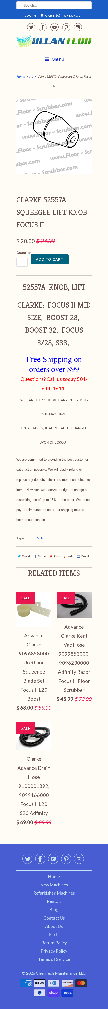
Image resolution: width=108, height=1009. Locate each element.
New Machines (54, 884)
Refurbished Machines (54, 893)
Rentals (54, 901)
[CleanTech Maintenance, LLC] (54, 41)
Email (85, 556)
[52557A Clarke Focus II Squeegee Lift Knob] (54, 136)
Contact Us (54, 918)
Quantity (23, 253)
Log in (30, 15)
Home (54, 876)
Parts (40, 538)
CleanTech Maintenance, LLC (60, 973)
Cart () (52, 15)
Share (42, 556)
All (31, 76)
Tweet (26, 556)
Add (71, 556)
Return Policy (54, 942)
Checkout (73, 15)
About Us (54, 926)
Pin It (57, 556)
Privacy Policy (54, 951)
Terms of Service (54, 959)
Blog (54, 909)
